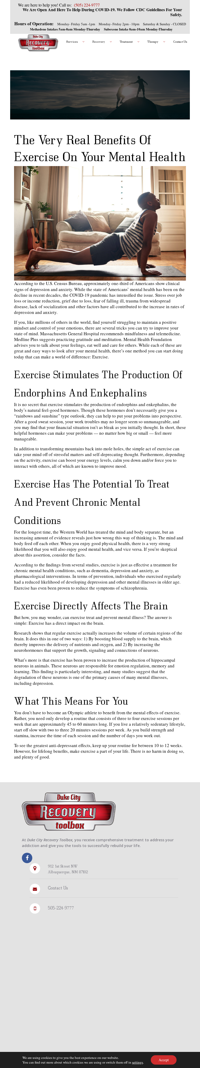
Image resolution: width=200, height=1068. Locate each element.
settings (137, 1062)
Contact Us (58, 887)
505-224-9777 (61, 907)
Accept (164, 1059)
